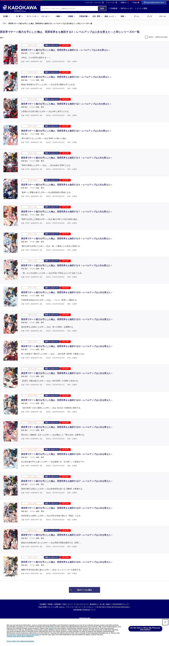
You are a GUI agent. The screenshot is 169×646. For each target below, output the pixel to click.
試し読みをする (53, 45)
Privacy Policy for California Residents (20, 641)
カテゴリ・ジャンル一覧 (95, 2)
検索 (102, 8)
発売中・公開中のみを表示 (158, 37)
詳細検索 (114, 8)
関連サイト (125, 2)
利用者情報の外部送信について (84, 610)
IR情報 (50, 604)
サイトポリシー (89, 607)
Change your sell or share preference (20, 636)
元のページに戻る (84, 590)
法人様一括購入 (105, 604)
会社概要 (42, 604)
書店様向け (94, 604)
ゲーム (136, 16)
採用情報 (57, 604)
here (50, 628)
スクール (162, 16)
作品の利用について (45, 607)
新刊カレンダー (127, 8)
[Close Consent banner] (165, 622)
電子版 (64, 45)
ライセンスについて (81, 604)
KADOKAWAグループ (120, 604)
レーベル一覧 (112, 2)
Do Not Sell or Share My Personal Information (113, 607)
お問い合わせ (59, 607)
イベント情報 (142, 8)
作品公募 (136, 2)
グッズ (149, 16)
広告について (67, 604)
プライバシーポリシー (74, 607)
